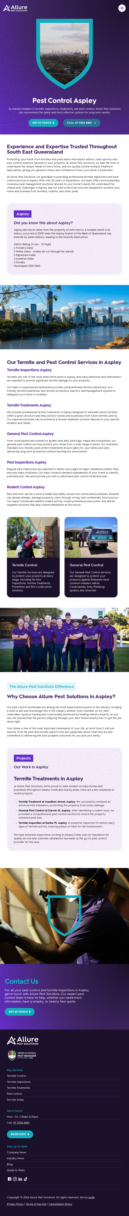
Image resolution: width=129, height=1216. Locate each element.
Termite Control (16, 1075)
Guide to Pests (16, 1170)
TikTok (25, 1179)
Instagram (15, 1179)
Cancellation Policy (60, 1204)
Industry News (15, 1158)
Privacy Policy (15, 1204)
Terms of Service (36, 1204)
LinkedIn (20, 1179)
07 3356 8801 (21, 1122)
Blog (10, 1164)
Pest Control (14, 1093)
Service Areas (15, 1099)
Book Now (18, 1134)
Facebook (9, 1179)
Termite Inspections (19, 1081)
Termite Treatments (18, 1087)
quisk (91, 1197)
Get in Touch (41, 122)
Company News (16, 1152)
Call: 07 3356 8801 (79, 122)
